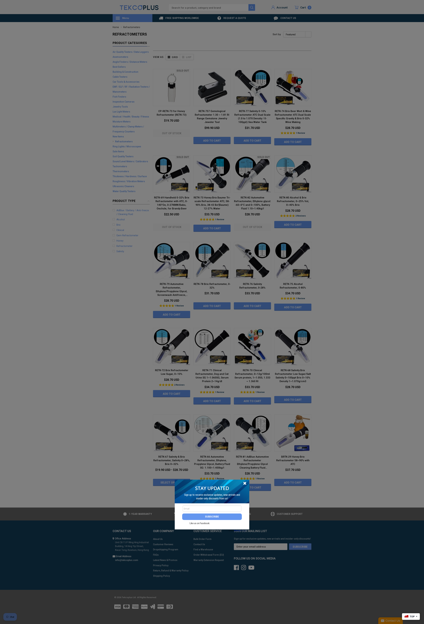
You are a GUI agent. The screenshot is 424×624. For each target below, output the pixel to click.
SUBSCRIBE (212, 516)
